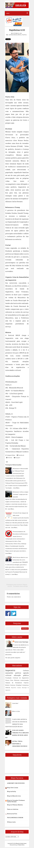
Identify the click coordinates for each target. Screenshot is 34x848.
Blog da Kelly (11, 791)
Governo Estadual (16, 685)
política (24, 34)
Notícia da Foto (12, 813)
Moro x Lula (16, 711)
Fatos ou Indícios (12, 809)
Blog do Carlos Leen (21, 843)
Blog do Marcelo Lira (14, 796)
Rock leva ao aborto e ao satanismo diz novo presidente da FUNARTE (20, 560)
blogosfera (13, 687)
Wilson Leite (11, 822)
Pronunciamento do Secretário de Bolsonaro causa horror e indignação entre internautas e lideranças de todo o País (16, 536)
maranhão (9, 673)
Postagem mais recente (14, 584)
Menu (7, 13)
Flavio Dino (9, 680)
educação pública (21, 675)
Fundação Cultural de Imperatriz (17, 678)
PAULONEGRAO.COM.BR (15, 817)
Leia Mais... (16, 488)
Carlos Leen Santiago (21, 642)
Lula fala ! (15, 703)
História (16, 680)
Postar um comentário (14, 597)
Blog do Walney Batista (15, 805)
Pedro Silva (21, 844)
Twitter (9, 457)
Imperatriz (10, 670)
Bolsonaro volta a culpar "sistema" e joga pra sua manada (20, 494)
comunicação (24, 680)
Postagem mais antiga (20, 586)
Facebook (21, 455)
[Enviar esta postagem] (6, 461)
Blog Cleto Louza (12, 787)
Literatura (25, 685)
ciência (7, 687)
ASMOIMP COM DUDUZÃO (16, 783)
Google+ (17, 457)
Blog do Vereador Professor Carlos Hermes (16, 801)
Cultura (26, 670)
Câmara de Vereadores (13, 682)
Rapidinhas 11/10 (17, 30)
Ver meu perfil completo (12, 657)
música (19, 34)
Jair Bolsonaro (12, 34)
